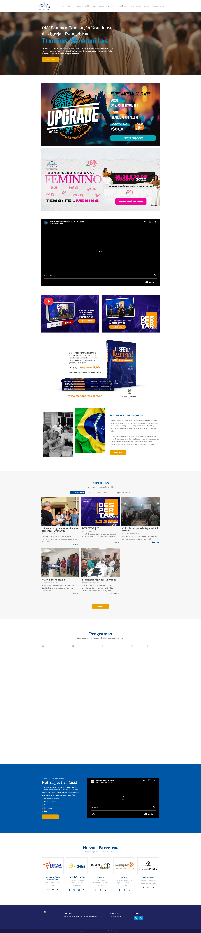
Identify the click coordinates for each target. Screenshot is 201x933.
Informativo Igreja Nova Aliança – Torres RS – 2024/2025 (60, 529)
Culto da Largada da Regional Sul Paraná (140, 529)
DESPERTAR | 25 (90, 528)
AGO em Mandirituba (53, 579)
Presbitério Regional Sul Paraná (99, 579)
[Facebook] (136, 918)
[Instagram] (141, 918)
